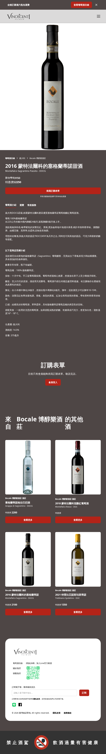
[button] (98, 16)
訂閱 (84, 692)
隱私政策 (36, 699)
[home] (18, 16)
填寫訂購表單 (53, 190)
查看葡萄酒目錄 (81, 4)
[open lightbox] (53, 86)
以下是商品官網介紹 (15, 250)
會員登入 (53, 382)
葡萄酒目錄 (18, 663)
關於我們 (17, 668)
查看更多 (28, 519)
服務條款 (67, 713)
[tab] (10, 205)
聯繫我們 (17, 673)
